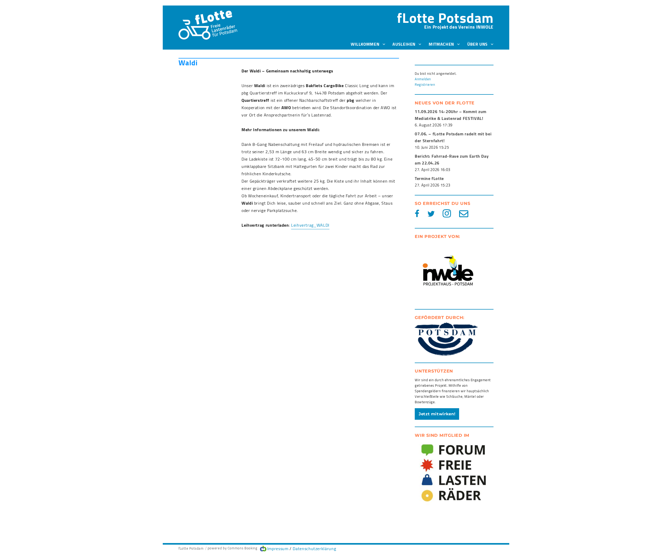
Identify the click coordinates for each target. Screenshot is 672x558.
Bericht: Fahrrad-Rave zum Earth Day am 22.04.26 (452, 159)
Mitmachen (441, 44)
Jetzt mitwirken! (437, 413)
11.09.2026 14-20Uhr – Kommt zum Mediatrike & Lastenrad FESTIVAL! (450, 115)
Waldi (188, 63)
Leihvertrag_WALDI (310, 225)
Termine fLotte (429, 178)
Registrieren (425, 84)
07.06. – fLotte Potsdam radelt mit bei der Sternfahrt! (453, 137)
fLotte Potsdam (445, 18)
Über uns (477, 44)
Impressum (277, 548)
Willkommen (365, 44)
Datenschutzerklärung (314, 548)
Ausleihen (404, 44)
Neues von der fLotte (445, 102)
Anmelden (423, 79)
